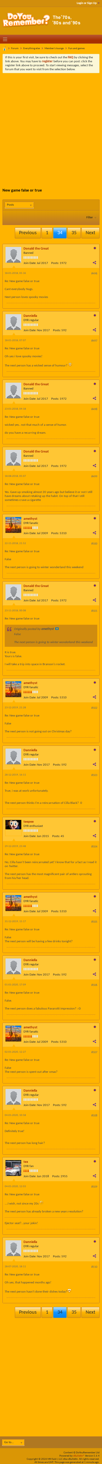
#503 (94, 775)
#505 (94, 921)
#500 (94, 543)
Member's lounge (54, 48)
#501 (94, 611)
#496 (94, 273)
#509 (94, 1186)
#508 (94, 1115)
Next (90, 232)
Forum (15, 48)
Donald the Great (36, 249)
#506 (94, 985)
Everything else (31, 48)
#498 (94, 409)
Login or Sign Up (87, 3)
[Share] (94, 262)
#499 (94, 476)
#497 (94, 340)
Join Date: (30, 263)
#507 (94, 1052)
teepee (29, 822)
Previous (28, 232)
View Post (57, 628)
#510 (94, 1267)
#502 (94, 708)
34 (59, 232)
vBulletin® (78, 1456)
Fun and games (76, 48)
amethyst (30, 519)
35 (74, 232)
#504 (94, 846)
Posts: (55, 263)
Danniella (30, 316)
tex (26, 1162)
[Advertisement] (51, 127)
